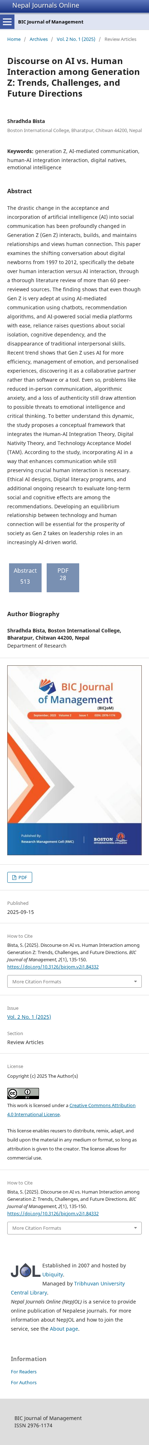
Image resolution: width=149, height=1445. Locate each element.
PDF (22, 877)
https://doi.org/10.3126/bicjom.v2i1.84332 (53, 966)
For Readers (24, 1371)
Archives (39, 39)
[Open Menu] (7, 21)
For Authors (24, 1382)
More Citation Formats (36, 981)
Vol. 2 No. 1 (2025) (76, 39)
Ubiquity (52, 1274)
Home (14, 39)
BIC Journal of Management (51, 21)
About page (64, 1328)
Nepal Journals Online (45, 5)
